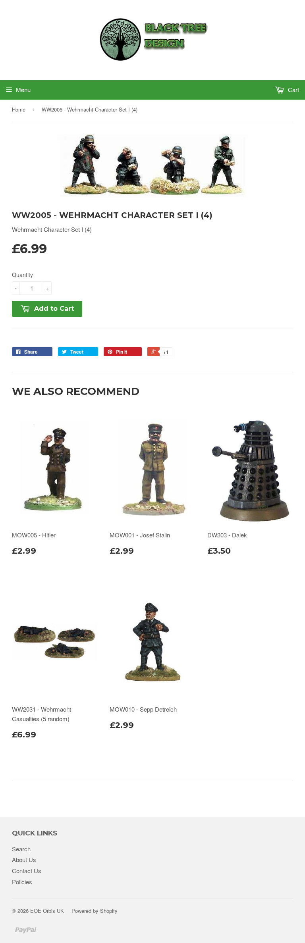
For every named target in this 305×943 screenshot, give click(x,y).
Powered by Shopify (94, 910)
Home (18, 109)
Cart (292, 89)
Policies (22, 882)
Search (21, 849)
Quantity (22, 275)
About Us (24, 859)
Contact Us (26, 870)
